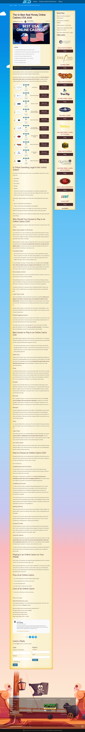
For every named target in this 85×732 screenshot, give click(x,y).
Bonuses (18, 21)
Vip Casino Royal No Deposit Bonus (20, 614)
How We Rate (64, 704)
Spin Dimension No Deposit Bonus (20, 612)
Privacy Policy (64, 714)
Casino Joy (29, 708)
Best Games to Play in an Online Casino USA (24, 54)
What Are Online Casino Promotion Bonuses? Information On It (26, 608)
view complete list (65, 208)
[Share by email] (36, 637)
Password (15, 656)
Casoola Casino (30, 710)
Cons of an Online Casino (20, 62)
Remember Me (17, 662)
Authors (62, 708)
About (62, 702)
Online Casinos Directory (47, 1)
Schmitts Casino (13, 706)
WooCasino (12, 708)
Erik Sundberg (20, 623)
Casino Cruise (29, 704)
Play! (64, 51)
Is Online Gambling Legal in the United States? (25, 50)
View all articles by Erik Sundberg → (23, 631)
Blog (60, 1)
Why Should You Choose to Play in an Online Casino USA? (27, 52)
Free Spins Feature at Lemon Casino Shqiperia (22, 610)
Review (26, 90)
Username (34, 649)
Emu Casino (12, 704)
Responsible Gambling (65, 706)
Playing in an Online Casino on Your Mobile (24, 58)
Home (35, 1)
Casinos (15, 5)
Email (33, 654)
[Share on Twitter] (33, 637)
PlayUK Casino (13, 710)
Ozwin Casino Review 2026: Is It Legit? (21, 616)
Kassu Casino (12, 712)
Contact (62, 710)
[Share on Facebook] (30, 637)
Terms (62, 712)
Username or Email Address (18, 650)
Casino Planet (30, 712)
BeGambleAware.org (50, 730)
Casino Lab (29, 706)
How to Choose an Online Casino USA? (23, 56)
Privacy (30, 726)
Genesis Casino (13, 702)
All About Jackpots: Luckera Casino (64, 25)
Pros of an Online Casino (21, 60)
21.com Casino (30, 702)
